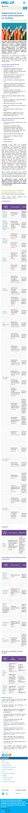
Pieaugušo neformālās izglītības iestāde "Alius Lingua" (4, 689)
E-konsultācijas (5, 763)
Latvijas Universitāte (5, 289)
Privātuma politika (7, 779)
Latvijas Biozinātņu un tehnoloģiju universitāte (5, 241)
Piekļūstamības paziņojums (9, 781)
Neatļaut (3, 811)
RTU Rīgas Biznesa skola (5, 509)
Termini (3, 771)
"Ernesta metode (10, 734)
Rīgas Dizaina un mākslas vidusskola (5, 592)
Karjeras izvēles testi (6, 765)
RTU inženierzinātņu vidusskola (5, 640)
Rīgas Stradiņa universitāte (5, 377)
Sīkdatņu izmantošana (8, 777)
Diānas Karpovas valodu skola (4, 673)
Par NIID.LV (4, 775)
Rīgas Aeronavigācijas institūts (5, 324)
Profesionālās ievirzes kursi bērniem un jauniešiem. (14, 701)
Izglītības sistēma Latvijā (7, 769)
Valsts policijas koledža (4, 545)
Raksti (3, 760)
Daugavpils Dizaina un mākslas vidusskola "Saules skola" (5, 575)
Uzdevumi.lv (15, 710)
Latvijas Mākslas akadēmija (4, 259)
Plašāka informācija (5, 808)
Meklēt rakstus (5, 6)
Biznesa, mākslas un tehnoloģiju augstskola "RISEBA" (4, 214)
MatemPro (12, 739)
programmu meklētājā (7, 173)
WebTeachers (15, 720)
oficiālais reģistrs (18, 715)
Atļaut (7, 811)
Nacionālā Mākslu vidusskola (4, 605)
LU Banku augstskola (4, 312)
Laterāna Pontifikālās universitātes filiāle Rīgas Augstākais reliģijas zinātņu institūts (5, 225)
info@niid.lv (14, 198)
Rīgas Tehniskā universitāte (5, 459)
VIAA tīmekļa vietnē (8, 743)
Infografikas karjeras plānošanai (9, 767)
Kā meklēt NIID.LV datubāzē (8, 773)
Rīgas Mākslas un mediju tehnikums (5, 624)
